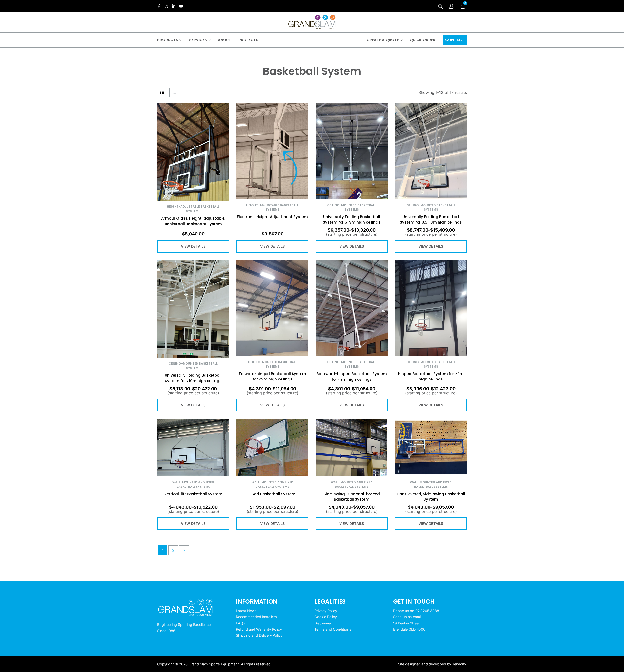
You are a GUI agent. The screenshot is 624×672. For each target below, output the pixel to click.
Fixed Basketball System (272, 494)
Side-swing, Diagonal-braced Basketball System (352, 496)
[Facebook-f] (159, 6)
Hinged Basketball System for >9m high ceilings (431, 376)
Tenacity (459, 664)
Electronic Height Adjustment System (272, 216)
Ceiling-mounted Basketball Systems (351, 207)
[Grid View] (162, 92)
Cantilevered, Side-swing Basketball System (431, 496)
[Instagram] (166, 6)
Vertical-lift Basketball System (193, 494)
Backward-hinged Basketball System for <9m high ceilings (351, 376)
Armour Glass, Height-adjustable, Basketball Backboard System (193, 221)
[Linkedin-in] (174, 6)
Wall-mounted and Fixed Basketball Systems (193, 484)
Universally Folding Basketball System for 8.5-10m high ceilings (431, 219)
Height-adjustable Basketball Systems (193, 209)
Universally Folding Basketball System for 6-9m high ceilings (351, 219)
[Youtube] (181, 6)
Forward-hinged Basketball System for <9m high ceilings (272, 376)
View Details (193, 246)
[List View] (174, 92)
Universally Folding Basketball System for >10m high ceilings (193, 378)
